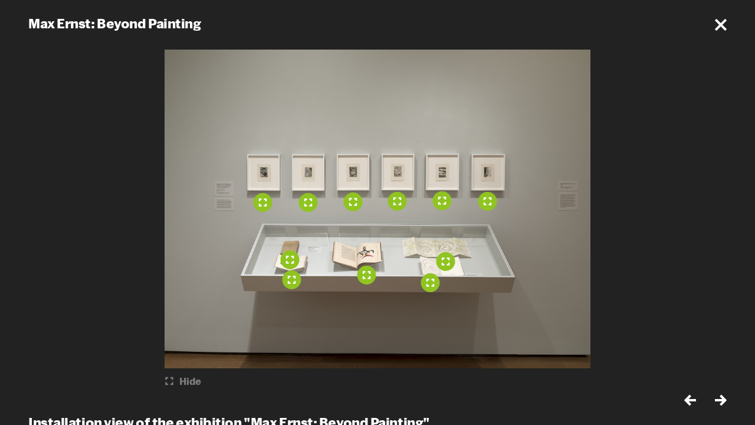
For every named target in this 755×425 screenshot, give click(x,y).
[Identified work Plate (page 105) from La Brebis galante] (367, 275)
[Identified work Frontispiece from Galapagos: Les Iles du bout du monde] (430, 283)
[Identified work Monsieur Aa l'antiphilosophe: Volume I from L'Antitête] (290, 260)
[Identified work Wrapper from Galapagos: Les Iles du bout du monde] (446, 261)
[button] (720, 24)
